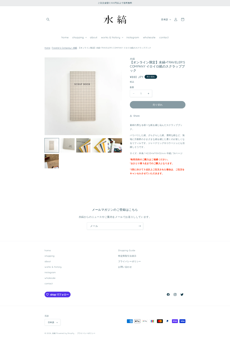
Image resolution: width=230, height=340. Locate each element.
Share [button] (136, 115)
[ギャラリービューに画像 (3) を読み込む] (83, 145)
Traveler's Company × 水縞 (64, 48)
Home (47, 48)
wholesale (50, 278)
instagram (50, 272)
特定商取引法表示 (127, 255)
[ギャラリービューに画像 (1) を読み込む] (52, 145)
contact (49, 283)
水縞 (54, 333)
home (48, 250)
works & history (53, 266)
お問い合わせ (125, 266)
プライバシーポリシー (129, 261)
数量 (132, 87)
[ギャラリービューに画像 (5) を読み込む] (115, 145)
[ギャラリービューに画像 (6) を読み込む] (52, 161)
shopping (50, 255)
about (48, 261)
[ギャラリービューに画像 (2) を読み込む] (67, 145)
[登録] (139, 226)
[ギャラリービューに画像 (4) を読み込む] (99, 145)
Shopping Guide (126, 250)
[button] (48, 19)
